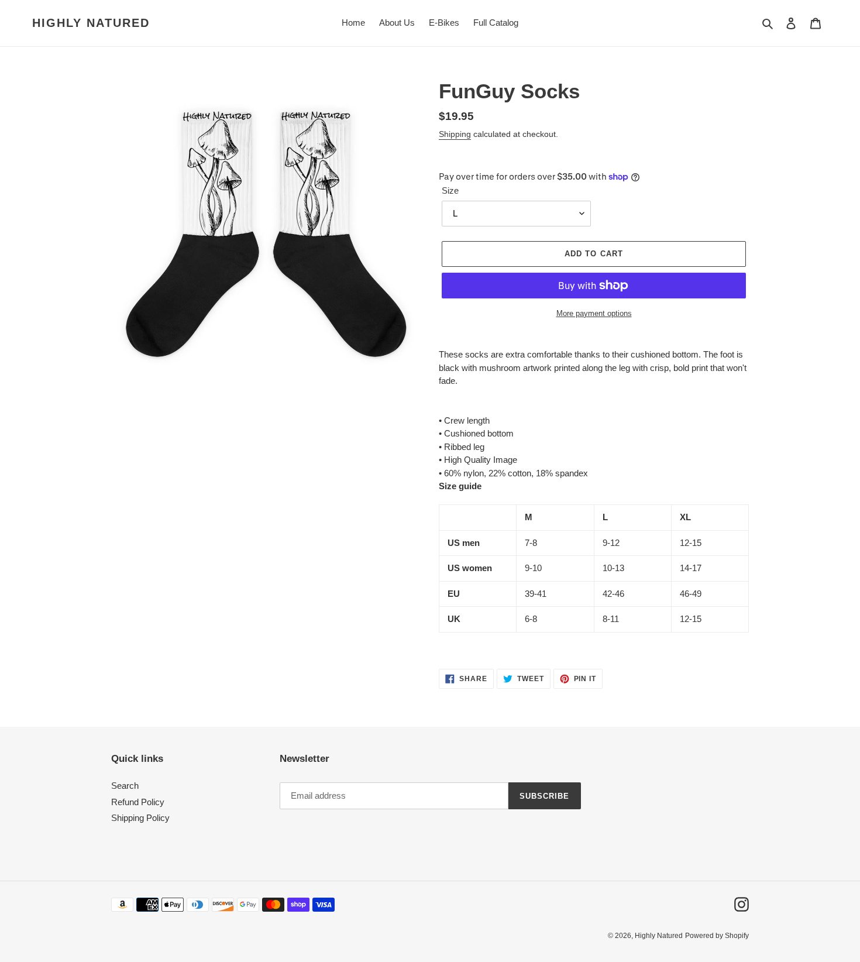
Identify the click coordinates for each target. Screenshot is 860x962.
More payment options (594, 313)
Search (125, 786)
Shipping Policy (140, 818)
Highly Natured (91, 22)
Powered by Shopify (717, 936)
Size (450, 190)
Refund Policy (137, 802)
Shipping (455, 134)
